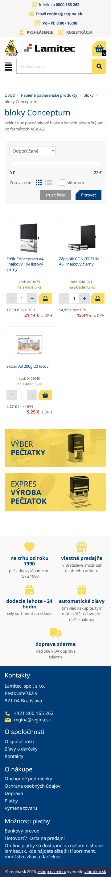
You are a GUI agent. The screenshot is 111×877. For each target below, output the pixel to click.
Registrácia (79, 32)
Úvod (10, 95)
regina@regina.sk (64, 14)
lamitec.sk (15, 851)
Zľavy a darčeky (21, 749)
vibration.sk (95, 871)
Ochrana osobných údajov (32, 786)
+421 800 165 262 (34, 713)
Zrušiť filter (55, 195)
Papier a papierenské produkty (49, 95)
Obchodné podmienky (28, 778)
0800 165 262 (67, 4)
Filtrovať (88, 195)
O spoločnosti (19, 741)
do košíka (45, 298)
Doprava (14, 793)
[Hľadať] (99, 66)
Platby (11, 800)
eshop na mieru (52, 871)
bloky (89, 95)
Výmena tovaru (21, 808)
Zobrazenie (21, 182)
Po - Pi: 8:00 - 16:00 (60, 23)
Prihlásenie (40, 32)
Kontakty (14, 756)
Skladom (75, 182)
